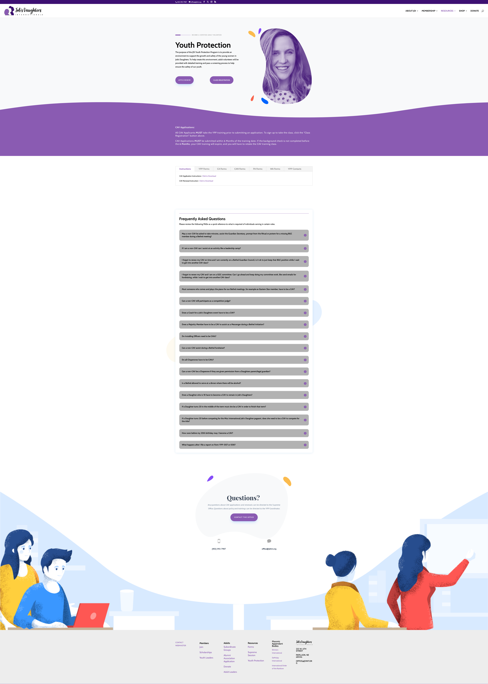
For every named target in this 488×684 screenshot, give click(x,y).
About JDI (411, 11)
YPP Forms (204, 169)
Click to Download (209, 176)
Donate (474, 11)
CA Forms (222, 169)
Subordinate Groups (230, 648)
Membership (428, 11)
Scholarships (206, 652)
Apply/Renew (184, 80)
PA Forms (257, 169)
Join (201, 647)
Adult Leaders (230, 672)
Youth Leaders (206, 657)
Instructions (185, 169)
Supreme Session (252, 654)
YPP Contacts (294, 169)
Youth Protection (256, 660)
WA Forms (275, 169)
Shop (462, 11)
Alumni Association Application (229, 658)
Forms (251, 646)
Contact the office (244, 517)
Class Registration (221, 80)
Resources (447, 11)
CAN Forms (239, 169)
